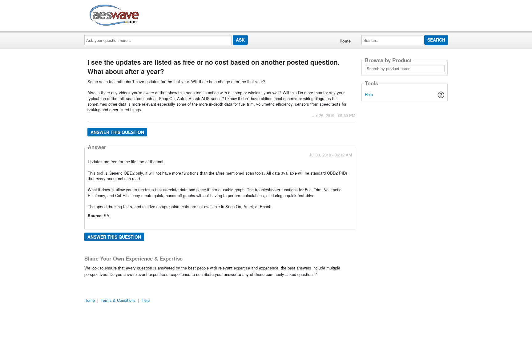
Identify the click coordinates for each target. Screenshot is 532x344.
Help (369, 94)
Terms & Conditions (118, 300)
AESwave (159, 14)
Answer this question (117, 132)
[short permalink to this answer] (296, 224)
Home (345, 41)
